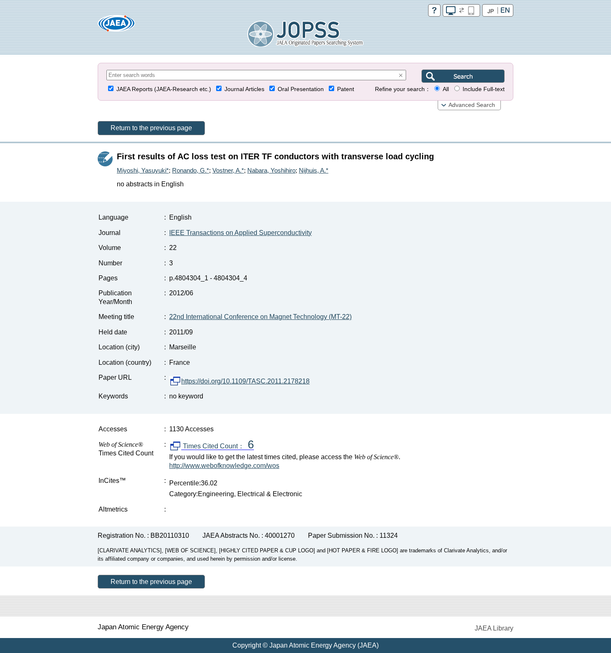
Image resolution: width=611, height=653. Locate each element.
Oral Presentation (301, 89)
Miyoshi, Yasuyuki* (143, 170)
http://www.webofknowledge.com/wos (224, 465)
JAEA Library (494, 628)
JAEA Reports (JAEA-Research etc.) (163, 89)
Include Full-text (484, 89)
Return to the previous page (151, 127)
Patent (345, 89)
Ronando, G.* (190, 170)
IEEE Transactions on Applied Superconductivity (240, 232)
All (446, 89)
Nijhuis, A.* (313, 170)
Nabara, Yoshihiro (271, 170)
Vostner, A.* (228, 170)
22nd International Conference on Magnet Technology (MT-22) (260, 316)
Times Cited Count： (217, 446)
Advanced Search (471, 105)
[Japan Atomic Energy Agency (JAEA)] (116, 26)
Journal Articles (244, 89)
